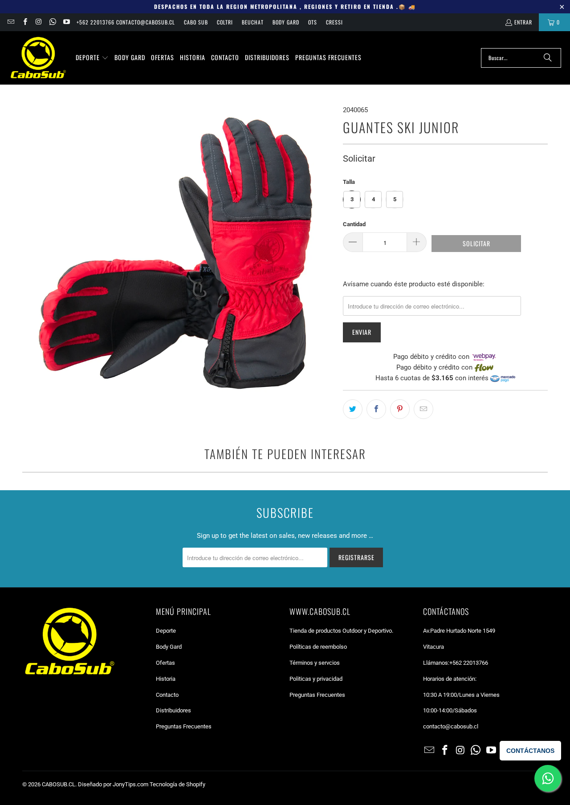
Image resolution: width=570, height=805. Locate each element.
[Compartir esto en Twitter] (352, 409)
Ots (312, 22)
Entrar (523, 22)
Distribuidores (173, 710)
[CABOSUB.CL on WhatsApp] (52, 22)
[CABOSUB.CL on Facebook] (24, 22)
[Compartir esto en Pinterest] (400, 409)
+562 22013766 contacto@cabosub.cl (126, 22)
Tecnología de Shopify (177, 784)
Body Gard (286, 22)
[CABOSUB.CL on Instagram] (38, 22)
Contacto (167, 694)
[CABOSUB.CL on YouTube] (66, 22)
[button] (92, 58)
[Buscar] (547, 58)
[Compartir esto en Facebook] (376, 409)
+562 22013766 (468, 662)
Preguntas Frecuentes (184, 726)
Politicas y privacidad (315, 678)
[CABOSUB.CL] (38, 58)
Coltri (225, 22)
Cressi (334, 22)
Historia (165, 678)
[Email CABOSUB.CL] (10, 22)
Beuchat (253, 22)
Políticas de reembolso (318, 646)
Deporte (166, 630)
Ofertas (165, 662)
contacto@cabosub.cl (450, 726)
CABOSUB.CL (58, 784)
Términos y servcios (314, 662)
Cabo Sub (196, 22)
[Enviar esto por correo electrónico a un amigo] (423, 409)
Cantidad (354, 224)
